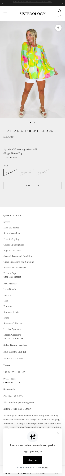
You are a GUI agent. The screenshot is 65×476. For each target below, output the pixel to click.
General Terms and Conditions (18, 256)
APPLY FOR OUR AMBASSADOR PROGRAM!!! (32, 3)
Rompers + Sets (11, 312)
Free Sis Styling (11, 239)
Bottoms (7, 306)
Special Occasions (12, 335)
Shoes (6, 317)
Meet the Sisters (11, 227)
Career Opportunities (13, 245)
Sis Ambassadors (11, 233)
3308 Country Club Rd (14, 352)
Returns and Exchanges (14, 267)
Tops (5, 300)
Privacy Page (9, 273)
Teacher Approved (12, 329)
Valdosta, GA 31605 (13, 358)
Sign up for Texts (12, 250)
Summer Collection (13, 323)
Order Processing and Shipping (18, 262)
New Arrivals (9, 283)
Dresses (7, 295)
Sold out (32, 185)
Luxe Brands (9, 289)
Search (6, 222)
